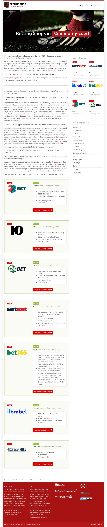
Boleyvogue (77, 159)
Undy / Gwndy (78, 130)
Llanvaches (77, 172)
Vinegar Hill (77, 127)
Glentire (76, 146)
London (51, 68)
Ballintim (76, 169)
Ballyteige (76, 163)
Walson (75, 134)
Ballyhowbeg (77, 150)
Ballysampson (78, 140)
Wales (15, 63)
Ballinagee (76, 166)
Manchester (56, 162)
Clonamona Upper (79, 153)
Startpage (79, 5)
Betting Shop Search (94, 5)
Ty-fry (75, 156)
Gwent (36, 480)
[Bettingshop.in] (15, 5)
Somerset (25, 480)
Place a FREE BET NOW (42, 210)
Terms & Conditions (96, 524)
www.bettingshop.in (14, 78)
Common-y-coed (52, 186)
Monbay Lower (78, 137)
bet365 (23, 116)
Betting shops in (9, 480)
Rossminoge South (80, 143)
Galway (18, 480)
